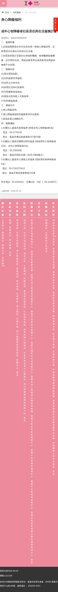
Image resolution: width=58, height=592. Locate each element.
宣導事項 (10, 231)
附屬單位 (32, 209)
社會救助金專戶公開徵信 (25, 366)
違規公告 (25, 257)
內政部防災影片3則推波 (54, 232)
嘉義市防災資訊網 (54, 258)
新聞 (10, 221)
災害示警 (55, 24)
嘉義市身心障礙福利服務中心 (32, 291)
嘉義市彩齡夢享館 (32, 260)
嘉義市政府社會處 (32, 3)
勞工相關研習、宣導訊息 (18, 343)
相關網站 (46, 224)
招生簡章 (10, 244)
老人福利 (17, 310)
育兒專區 (17, 224)
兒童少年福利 (17, 239)
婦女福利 (17, 285)
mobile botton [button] (3, 3)
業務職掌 (3, 237)
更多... (18, 373)
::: (1, 8)
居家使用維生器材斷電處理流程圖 (54, 419)
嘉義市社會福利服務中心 (32, 463)
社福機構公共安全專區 (54, 455)
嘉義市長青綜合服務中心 (32, 324)
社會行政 (17, 323)
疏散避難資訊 (54, 322)
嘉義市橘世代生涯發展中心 (32, 357)
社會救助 (17, 297)
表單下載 (39, 209)
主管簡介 (3, 224)
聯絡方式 (3, 249)
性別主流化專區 (25, 241)
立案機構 (25, 270)
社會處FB (3, 262)
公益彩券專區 (25, 318)
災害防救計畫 (54, 358)
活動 (10, 253)
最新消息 (10, 209)
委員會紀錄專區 (25, 299)
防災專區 (53, 209)
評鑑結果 (25, 282)
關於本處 (3, 209)
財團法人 (17, 364)
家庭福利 (17, 272)
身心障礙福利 (31, 12)
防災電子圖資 (54, 340)
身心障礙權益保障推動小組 (25, 398)
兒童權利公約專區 (46, 242)
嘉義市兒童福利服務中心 (32, 494)
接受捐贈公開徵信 (25, 338)
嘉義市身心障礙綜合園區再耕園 (32, 394)
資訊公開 (24, 209)
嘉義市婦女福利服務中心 (32, 233)
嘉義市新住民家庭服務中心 (32, 430)
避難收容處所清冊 (54, 301)
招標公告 (25, 224)
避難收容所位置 (54, 280)
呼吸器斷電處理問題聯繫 (54, 382)
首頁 (7, 12)
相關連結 (46, 209)
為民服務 (17, 12)
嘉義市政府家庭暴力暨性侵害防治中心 (32, 533)
